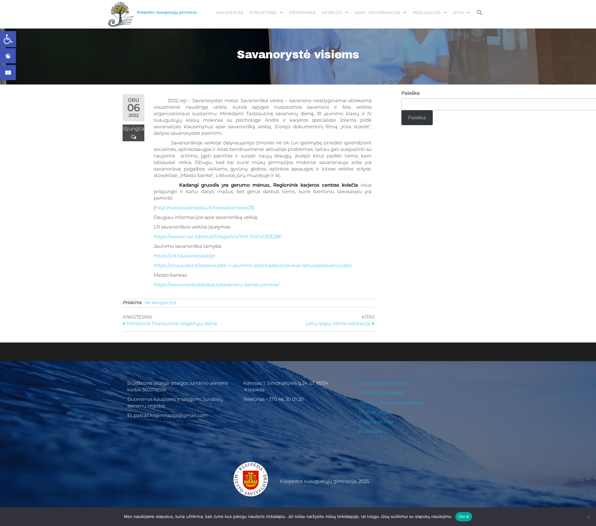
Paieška (410, 93)
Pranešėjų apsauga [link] (381, 393)
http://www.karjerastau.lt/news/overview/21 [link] (203, 208)
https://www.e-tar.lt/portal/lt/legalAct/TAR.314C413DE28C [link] (218, 236)
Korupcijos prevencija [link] (384, 383)
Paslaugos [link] (427, 12)
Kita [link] (459, 12)
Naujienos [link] (229, 12)
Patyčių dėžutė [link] (376, 421)
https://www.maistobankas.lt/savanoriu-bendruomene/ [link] (217, 285)
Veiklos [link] (332, 12)
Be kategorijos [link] (160, 302)
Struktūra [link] (263, 12)
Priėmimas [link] (302, 12)
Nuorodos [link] (370, 431)
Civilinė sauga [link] (375, 412)
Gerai (463, 516)
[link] (8, 39)
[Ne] (588, 517)
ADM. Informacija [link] (377, 12)
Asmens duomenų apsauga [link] (391, 402)
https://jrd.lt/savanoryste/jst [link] (184, 256)
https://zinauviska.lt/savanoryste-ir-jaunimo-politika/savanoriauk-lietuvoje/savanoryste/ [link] (253, 265)
